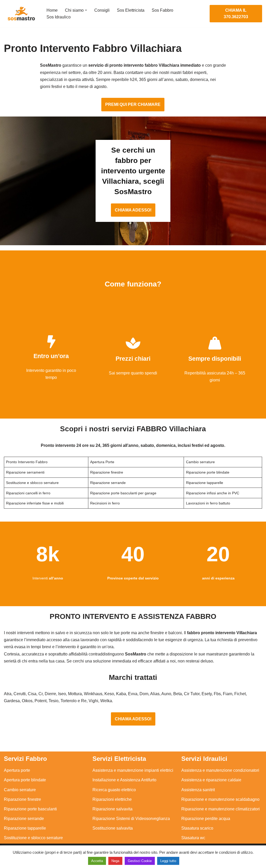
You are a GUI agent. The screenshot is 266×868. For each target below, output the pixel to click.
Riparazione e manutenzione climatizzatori (220, 809)
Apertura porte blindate (25, 780)
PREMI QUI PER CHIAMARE (133, 104)
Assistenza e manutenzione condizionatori (220, 770)
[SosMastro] (21, 13)
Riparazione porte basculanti (30, 809)
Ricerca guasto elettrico (114, 790)
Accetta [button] (97, 861)
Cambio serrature (20, 790)
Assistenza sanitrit (198, 790)
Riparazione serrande (24, 818)
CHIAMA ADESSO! (133, 210)
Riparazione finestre (22, 799)
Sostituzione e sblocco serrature (33, 838)
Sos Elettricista (130, 10)
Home (52, 10)
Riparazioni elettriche (112, 799)
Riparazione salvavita (112, 809)
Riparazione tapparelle (25, 828)
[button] (86, 10)
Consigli (102, 10)
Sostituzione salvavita (112, 828)
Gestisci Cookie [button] (140, 861)
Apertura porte (17, 770)
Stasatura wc (193, 838)
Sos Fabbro (162, 10)
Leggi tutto (168, 861)
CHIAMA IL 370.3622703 (236, 13)
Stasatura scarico (197, 828)
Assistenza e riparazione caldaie (211, 780)
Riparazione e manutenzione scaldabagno (220, 799)
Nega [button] (115, 861)
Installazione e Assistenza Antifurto (124, 780)
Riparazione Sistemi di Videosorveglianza (131, 818)
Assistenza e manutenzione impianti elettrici (132, 770)
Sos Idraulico (58, 17)
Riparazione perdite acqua (205, 818)
